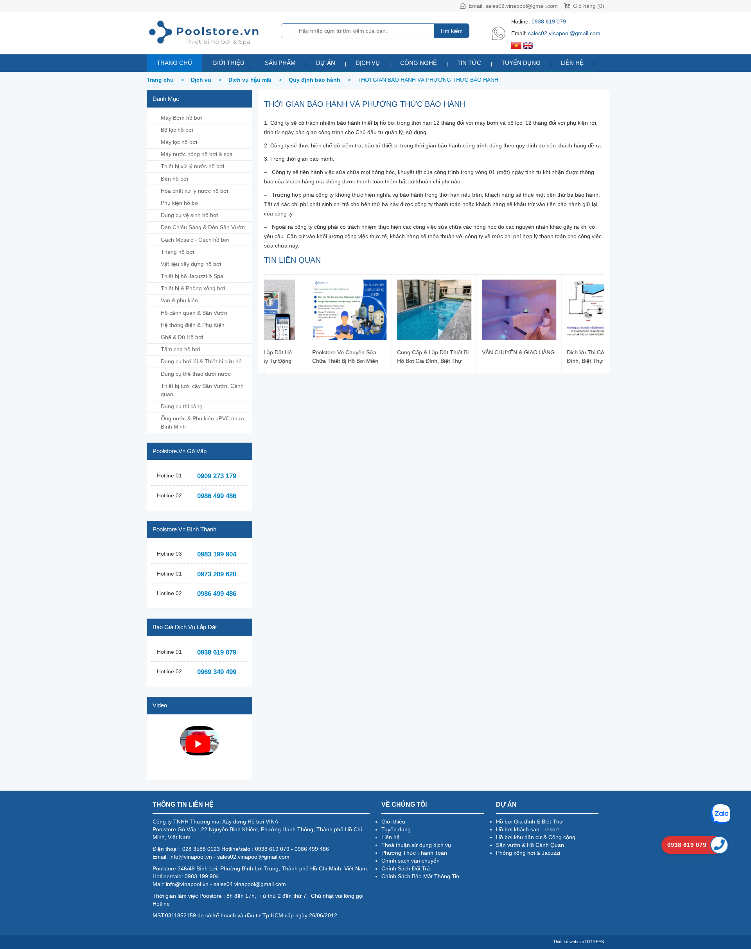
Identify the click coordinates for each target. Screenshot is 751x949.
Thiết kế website (568, 941)
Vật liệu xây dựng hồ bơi (191, 264)
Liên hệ (572, 62)
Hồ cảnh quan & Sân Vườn (194, 313)
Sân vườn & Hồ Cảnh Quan (530, 845)
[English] (528, 45)
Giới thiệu (228, 62)
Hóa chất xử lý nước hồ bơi (194, 191)
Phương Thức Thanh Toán (414, 853)
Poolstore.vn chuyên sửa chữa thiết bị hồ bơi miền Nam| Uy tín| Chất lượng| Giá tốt (302, 356)
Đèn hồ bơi (174, 179)
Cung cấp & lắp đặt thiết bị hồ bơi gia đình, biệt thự (390, 356)
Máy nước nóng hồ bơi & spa (197, 154)
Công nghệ (418, 62)
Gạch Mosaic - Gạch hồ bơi (195, 240)
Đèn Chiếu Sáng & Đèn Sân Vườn (203, 227)
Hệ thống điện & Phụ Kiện (193, 325)
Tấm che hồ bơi (180, 349)
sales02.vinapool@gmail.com (521, 6)
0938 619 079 (549, 21)
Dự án (325, 62)
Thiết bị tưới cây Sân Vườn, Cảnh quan (202, 390)
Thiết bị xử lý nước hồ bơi (192, 166)
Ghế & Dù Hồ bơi (182, 337)
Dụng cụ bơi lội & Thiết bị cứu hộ (201, 361)
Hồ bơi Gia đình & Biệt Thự (529, 821)
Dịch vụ (368, 62)
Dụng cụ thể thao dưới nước (196, 374)
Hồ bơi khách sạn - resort (527, 829)
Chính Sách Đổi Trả (405, 868)
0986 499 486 (216, 496)
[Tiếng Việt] (516, 45)
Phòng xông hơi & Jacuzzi (528, 853)
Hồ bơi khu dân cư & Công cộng (535, 837)
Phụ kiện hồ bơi (180, 203)
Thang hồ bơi (177, 252)
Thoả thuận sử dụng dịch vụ (416, 845)
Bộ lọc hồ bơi (177, 130)
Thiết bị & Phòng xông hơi (193, 288)
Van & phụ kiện (179, 300)
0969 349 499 (216, 672)
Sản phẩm (280, 62)
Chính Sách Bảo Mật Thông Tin (420, 876)
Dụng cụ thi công (182, 406)
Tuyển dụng (521, 62)
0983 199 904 (216, 554)
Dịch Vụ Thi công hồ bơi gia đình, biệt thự (560, 356)
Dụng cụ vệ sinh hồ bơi (189, 215)
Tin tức (469, 62)
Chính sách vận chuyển (410, 861)
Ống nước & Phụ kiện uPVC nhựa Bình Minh (202, 422)
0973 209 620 (216, 574)
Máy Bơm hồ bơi (181, 118)
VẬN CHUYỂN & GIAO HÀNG (475, 352)
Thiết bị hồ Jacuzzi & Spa (192, 276)
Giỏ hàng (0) (587, 6)
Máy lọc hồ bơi (179, 142)
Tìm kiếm (451, 31)
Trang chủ (174, 62)
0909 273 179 (216, 476)
